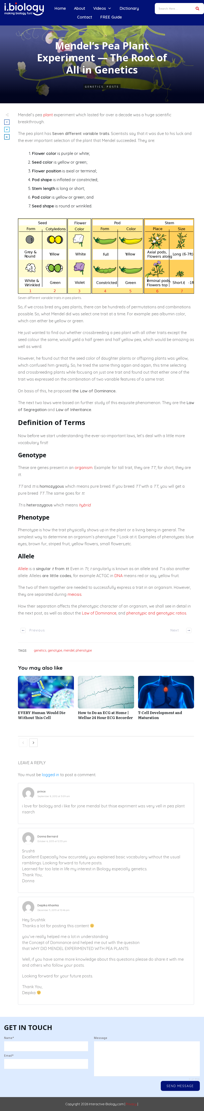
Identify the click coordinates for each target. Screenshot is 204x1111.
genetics (40, 650)
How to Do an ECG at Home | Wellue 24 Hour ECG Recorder (106, 700)
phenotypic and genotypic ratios (156, 613)
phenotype (84, 650)
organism (84, 467)
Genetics (94, 86)
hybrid (84, 504)
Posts (113, 86)
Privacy (131, 1104)
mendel (69, 650)
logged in (50, 774)
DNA (118, 575)
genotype (55, 650)
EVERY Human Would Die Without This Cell (46, 700)
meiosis (74, 594)
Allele (23, 568)
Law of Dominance (99, 613)
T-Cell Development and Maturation (166, 700)
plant (48, 114)
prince (41, 791)
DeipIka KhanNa (48, 905)
